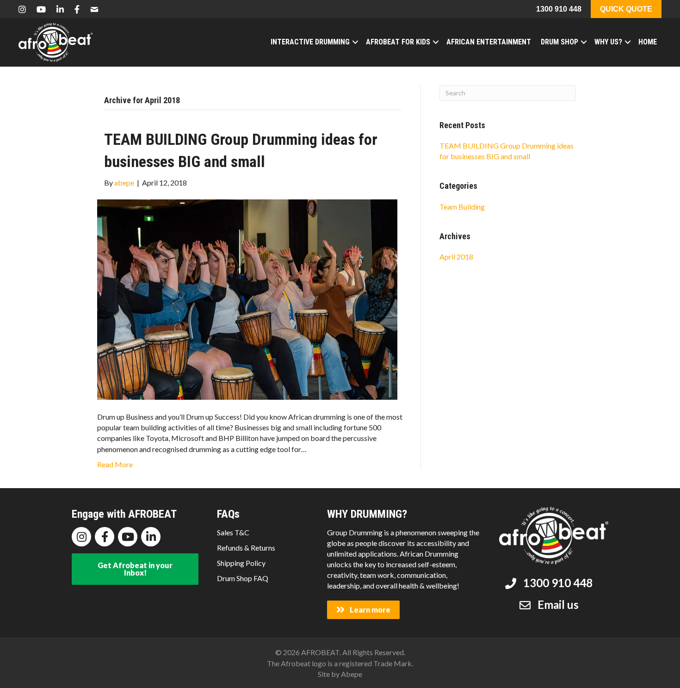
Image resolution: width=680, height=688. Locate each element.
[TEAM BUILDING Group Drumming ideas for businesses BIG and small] (247, 298)
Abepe (351, 673)
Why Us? (608, 41)
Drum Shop (559, 41)
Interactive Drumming (310, 41)
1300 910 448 (558, 9)
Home (647, 41)
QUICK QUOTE (626, 9)
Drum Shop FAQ (242, 578)
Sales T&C (233, 532)
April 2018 (456, 256)
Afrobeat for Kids (398, 41)
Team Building (462, 206)
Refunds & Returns (246, 547)
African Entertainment (488, 41)
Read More (115, 464)
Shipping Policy (241, 562)
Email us (558, 604)
